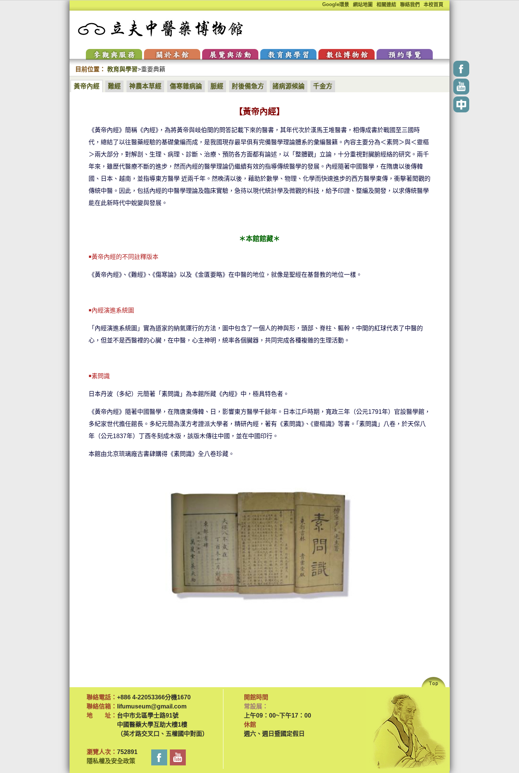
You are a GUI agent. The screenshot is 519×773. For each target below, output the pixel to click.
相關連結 (386, 4)
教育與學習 (122, 69)
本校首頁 (433, 4)
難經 (114, 86)
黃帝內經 (87, 86)
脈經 (216, 86)
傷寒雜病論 (186, 86)
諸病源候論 (288, 86)
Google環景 (335, 4)
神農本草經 (145, 86)
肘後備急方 (248, 86)
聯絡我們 (410, 4)
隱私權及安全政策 (111, 761)
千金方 (322, 86)
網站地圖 (363, 4)
